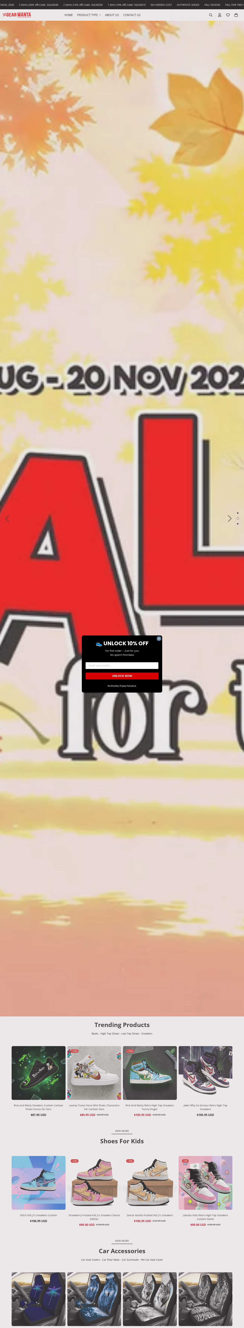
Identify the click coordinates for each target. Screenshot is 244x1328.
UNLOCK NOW (122, 676)
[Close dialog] (159, 638)
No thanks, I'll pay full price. (122, 685)
